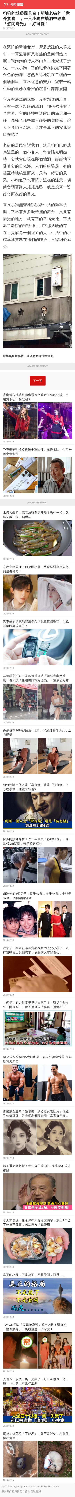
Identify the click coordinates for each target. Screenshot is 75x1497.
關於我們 (7, 1491)
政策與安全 (18, 1491)
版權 (38, 1491)
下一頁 (37, 380)
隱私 (33, 1491)
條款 (27, 1491)
